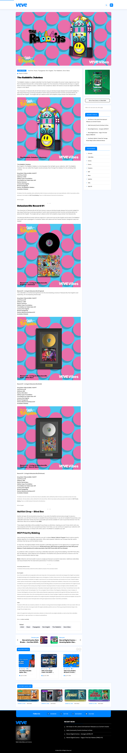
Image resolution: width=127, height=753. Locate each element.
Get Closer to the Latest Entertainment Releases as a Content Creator (87, 726)
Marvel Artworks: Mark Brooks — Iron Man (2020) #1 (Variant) (29, 641)
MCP (89, 171)
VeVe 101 (90, 186)
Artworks (90, 153)
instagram (78, 714)
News (89, 175)
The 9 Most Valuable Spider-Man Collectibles (25, 671)
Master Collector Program (58, 537)
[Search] (106, 5)
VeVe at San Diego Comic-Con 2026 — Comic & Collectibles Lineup (48, 671)
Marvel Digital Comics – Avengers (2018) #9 (98, 129)
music (35, 70)
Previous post (35, 637)
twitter (65, 714)
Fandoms (90, 168)
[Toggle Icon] (111, 5)
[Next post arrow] (80, 640)
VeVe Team (23, 669)
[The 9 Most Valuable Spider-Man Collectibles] (27, 660)
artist (31, 70)
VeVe (89, 182)
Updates (90, 179)
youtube (91, 714)
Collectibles (21, 70)
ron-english (49, 70)
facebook (53, 714)
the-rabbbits (58, 70)
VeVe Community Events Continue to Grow (98, 125)
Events (89, 164)
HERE (40, 521)
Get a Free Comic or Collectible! (97, 100)
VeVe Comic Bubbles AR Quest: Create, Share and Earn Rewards (70, 671)
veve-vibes (66, 70)
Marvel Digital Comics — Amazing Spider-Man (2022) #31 (68, 641)
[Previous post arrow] (17, 640)
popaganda (41, 70)
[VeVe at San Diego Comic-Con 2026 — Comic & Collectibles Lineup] (49, 660)
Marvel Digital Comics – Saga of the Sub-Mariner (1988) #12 (84, 737)
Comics (90, 160)
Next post (62, 637)
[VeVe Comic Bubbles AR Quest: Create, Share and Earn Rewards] (71, 660)
